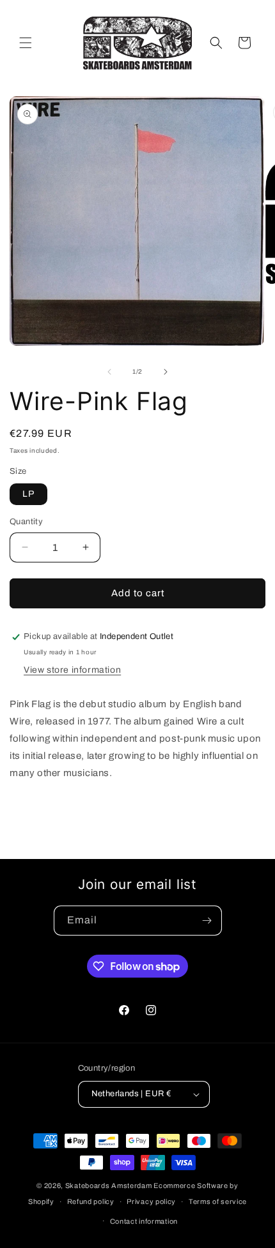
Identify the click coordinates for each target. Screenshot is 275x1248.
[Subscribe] (207, 921)
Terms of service (218, 1201)
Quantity (26, 521)
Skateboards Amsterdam (108, 1185)
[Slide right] (166, 372)
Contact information (144, 1221)
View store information (72, 670)
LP (28, 494)
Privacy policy (151, 1201)
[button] (26, 43)
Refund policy (90, 1201)
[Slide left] (109, 372)
